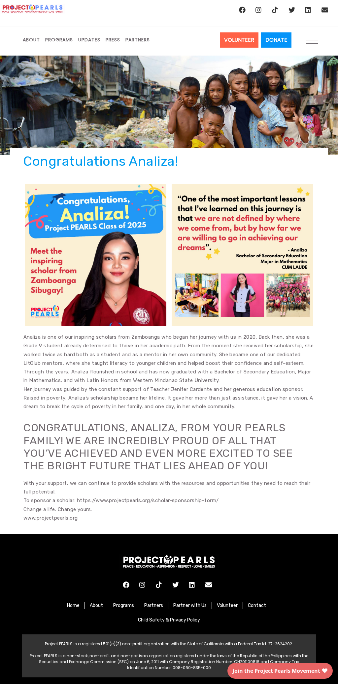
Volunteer (227, 605)
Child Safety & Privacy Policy (169, 620)
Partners (137, 39)
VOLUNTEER (239, 40)
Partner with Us (190, 605)
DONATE (276, 40)
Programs (59, 39)
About (31, 39)
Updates (89, 39)
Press (113, 39)
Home (73, 605)
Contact (257, 605)
